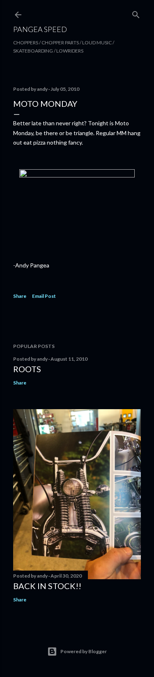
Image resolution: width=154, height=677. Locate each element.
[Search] (136, 13)
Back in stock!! (47, 586)
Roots (27, 369)
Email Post (44, 296)
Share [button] (19, 296)
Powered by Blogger (83, 651)
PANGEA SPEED (40, 29)
